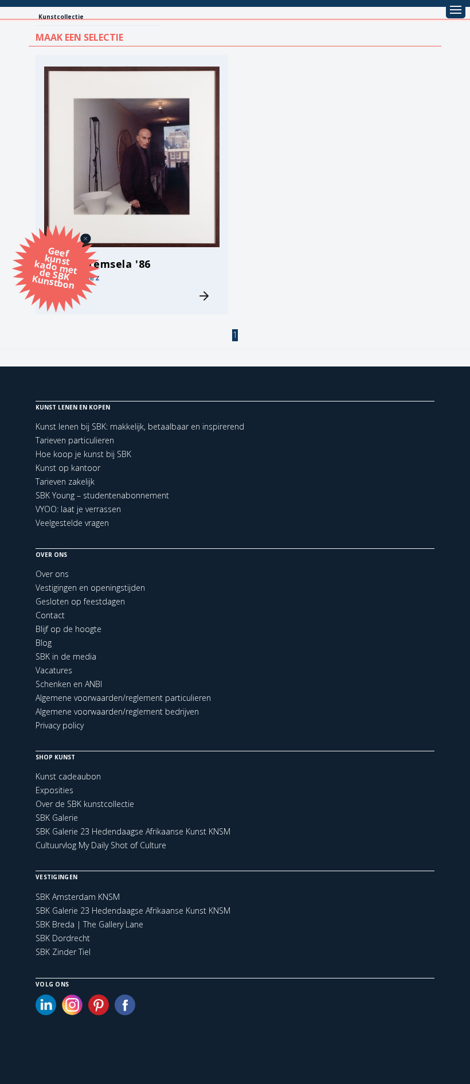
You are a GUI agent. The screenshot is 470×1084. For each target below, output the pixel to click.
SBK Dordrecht (63, 938)
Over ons (52, 573)
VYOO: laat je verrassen (78, 509)
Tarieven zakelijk (65, 481)
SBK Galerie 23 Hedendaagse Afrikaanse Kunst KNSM (133, 831)
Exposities (54, 790)
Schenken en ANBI (69, 684)
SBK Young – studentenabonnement (102, 495)
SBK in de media (66, 656)
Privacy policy (60, 725)
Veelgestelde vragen (72, 522)
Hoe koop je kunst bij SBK (83, 454)
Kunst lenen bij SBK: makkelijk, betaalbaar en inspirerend (140, 426)
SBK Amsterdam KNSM (78, 897)
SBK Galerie (57, 817)
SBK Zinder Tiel (63, 952)
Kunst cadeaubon (68, 776)
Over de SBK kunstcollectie (85, 803)
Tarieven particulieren (75, 440)
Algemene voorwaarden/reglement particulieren (123, 697)
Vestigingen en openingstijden (90, 587)
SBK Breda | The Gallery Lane (89, 924)
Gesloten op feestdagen (80, 601)
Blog (44, 642)
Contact (50, 615)
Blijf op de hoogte (68, 628)
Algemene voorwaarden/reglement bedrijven (117, 711)
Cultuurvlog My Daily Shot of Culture (101, 845)
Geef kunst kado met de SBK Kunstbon (55, 267)
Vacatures (54, 670)
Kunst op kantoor (68, 467)
